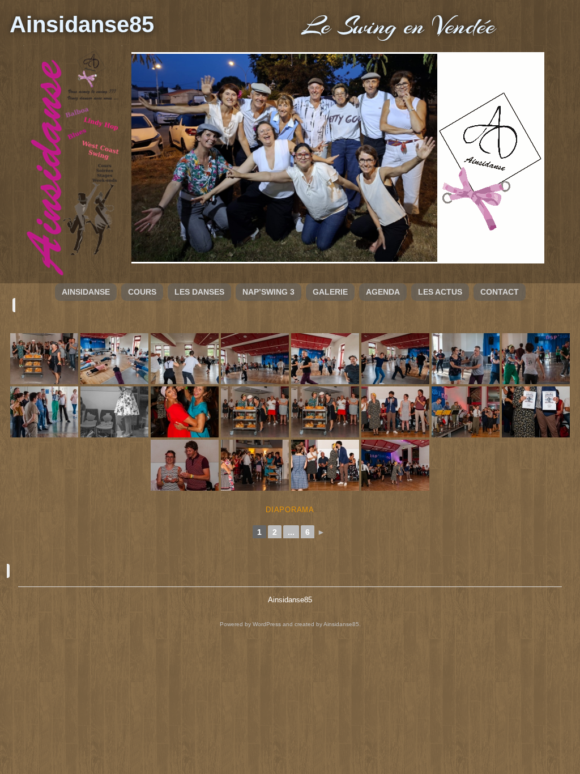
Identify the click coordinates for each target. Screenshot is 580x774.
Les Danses (199, 291)
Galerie (330, 291)
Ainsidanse (86, 291)
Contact (499, 291)
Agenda (383, 291)
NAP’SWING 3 (268, 291)
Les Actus (440, 291)
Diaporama (290, 509)
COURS (142, 291)
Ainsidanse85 (82, 24)
